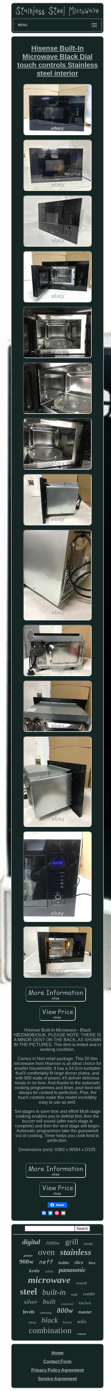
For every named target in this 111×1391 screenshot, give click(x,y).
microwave (49, 1280)
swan (88, 1243)
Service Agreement (57, 1378)
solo (81, 1321)
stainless (75, 1252)
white (49, 1271)
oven (46, 1252)
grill (71, 1241)
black (49, 1320)
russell (81, 1283)
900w (26, 1261)
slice (78, 1262)
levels (28, 1312)
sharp (32, 1322)
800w (65, 1310)
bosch (67, 1322)
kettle (34, 1270)
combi (89, 1293)
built (49, 1301)
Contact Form (57, 1361)
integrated (67, 1303)
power (28, 1255)
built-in (54, 1292)
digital (31, 1242)
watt (74, 1294)
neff (46, 1262)
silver (30, 1301)
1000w (53, 1242)
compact (81, 1333)
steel (28, 1291)
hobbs (63, 1262)
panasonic (72, 1269)
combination (50, 1330)
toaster (85, 1312)
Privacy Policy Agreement (57, 1370)
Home (57, 1353)
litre (92, 1263)
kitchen (85, 1303)
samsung (45, 1313)
